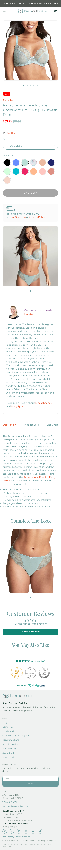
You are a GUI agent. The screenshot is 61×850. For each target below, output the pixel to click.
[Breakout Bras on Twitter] (4, 831)
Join (30, 784)
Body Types (18, 406)
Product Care (31, 424)
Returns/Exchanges (12, 740)
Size (5, 139)
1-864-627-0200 (9, 802)
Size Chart (52, 424)
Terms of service (23, 837)
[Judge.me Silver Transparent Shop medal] (28, 673)
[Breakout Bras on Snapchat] (40, 831)
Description (9, 424)
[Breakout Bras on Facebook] (12, 831)
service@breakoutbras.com (15, 806)
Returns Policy (36, 217)
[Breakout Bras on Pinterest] (26, 831)
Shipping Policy (10, 744)
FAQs (5, 722)
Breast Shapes (43, 403)
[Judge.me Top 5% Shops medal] (42, 673)
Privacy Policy (9, 748)
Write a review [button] (31, 631)
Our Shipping (18, 217)
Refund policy (8, 837)
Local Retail (8, 731)
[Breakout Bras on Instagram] (19, 831)
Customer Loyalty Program (16, 735)
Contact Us (7, 727)
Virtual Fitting (9, 757)
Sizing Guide (8, 753)
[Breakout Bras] (30, 11)
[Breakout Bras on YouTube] (33, 831)
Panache (8, 100)
